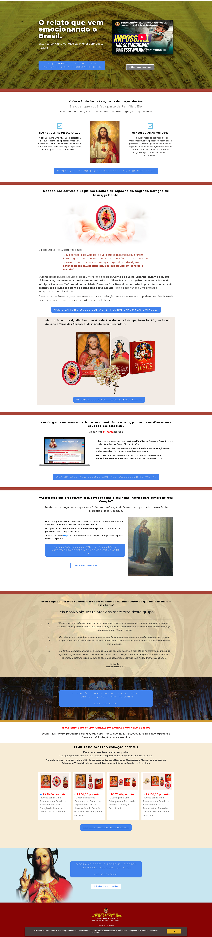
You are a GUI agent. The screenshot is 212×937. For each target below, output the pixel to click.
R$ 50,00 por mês (88, 794)
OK (174, 931)
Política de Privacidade (106, 925)
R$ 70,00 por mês (122, 794)
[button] (72, 65)
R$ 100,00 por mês (157, 794)
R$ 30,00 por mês (53, 794)
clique (66, 535)
